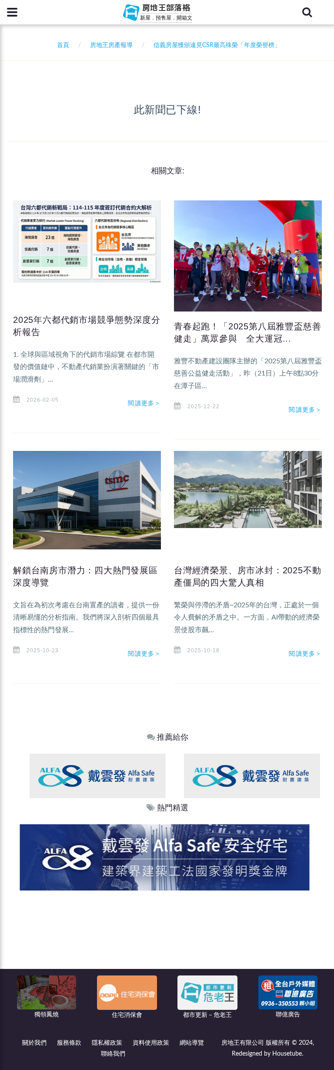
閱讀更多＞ (144, 403)
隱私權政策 (107, 1043)
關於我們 (34, 1043)
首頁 (61, 45)
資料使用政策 (151, 1043)
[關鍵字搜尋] (307, 12)
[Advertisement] (167, 956)
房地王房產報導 (111, 45)
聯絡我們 (113, 1054)
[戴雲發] (87, 775)
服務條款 (69, 1043)
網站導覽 (192, 1043)
